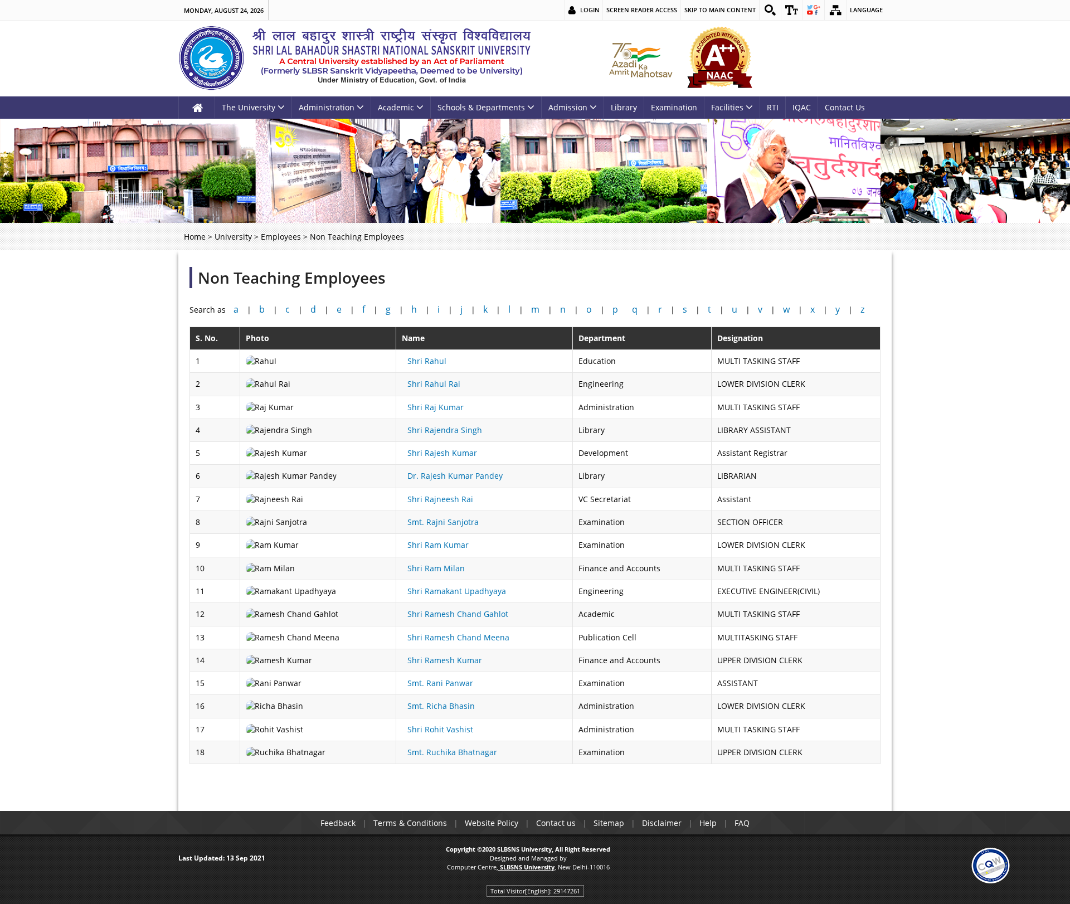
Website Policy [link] (491, 823)
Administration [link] (326, 107)
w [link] (786, 309)
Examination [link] (674, 107)
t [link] (709, 309)
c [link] (287, 309)
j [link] (461, 309)
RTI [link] (773, 107)
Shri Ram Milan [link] (436, 568)
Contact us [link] (556, 823)
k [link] (485, 309)
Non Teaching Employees (292, 277)
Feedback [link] (338, 823)
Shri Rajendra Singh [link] (444, 430)
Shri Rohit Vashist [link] (440, 729)
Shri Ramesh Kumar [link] (444, 660)
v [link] (760, 309)
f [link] (363, 309)
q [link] (635, 309)
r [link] (660, 309)
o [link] (589, 309)
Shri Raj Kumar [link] (435, 407)
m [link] (535, 309)
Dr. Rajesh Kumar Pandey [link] (455, 475)
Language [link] (866, 10)
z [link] (862, 309)
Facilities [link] (727, 107)
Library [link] (624, 107)
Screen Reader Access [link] (641, 10)
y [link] (837, 309)
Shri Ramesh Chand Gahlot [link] (457, 614)
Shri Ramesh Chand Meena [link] (458, 637)
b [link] (262, 309)
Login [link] (590, 10)
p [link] (615, 309)
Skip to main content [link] (720, 10)
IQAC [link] (801, 107)
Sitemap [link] (609, 823)
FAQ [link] (742, 823)
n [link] (563, 309)
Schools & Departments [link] (481, 107)
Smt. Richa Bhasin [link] (441, 706)
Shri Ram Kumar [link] (438, 545)
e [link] (339, 309)
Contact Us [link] (845, 107)
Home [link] (195, 236)
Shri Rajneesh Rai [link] (440, 499)
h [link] (414, 309)
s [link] (685, 309)
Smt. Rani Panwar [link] (440, 683)
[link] (770, 10)
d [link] (313, 309)
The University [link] (248, 107)
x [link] (812, 309)
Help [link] (708, 823)
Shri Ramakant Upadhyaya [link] (456, 591)
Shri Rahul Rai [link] (433, 383)
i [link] (438, 309)
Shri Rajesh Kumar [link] (442, 453)
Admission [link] (567, 107)
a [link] (236, 309)
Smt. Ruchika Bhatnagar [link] (452, 752)
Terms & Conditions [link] (410, 823)
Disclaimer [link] (662, 823)
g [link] (388, 309)
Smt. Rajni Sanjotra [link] (443, 522)
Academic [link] (396, 107)
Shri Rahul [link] (426, 361)
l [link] (509, 309)
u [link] (734, 309)
